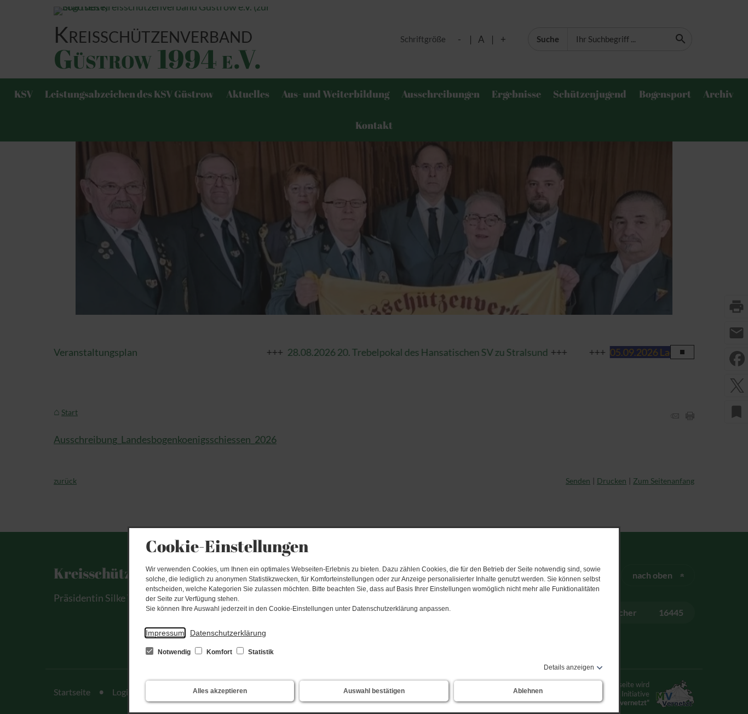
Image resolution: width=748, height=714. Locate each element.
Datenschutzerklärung (228, 632)
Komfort (219, 652)
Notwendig (174, 652)
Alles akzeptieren (220, 691)
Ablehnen (528, 691)
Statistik (260, 652)
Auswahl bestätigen (374, 691)
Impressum (165, 632)
